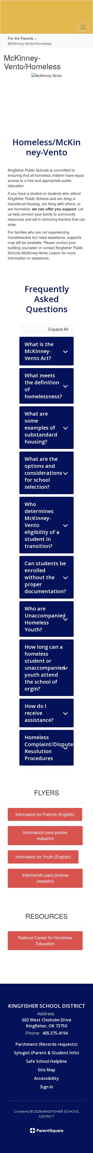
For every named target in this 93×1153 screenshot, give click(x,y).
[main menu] (83, 26)
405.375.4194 (55, 1033)
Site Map (46, 1070)
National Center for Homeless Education (45, 940)
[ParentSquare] (47, 1130)
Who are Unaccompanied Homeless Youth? (45, 619)
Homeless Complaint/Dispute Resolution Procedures (49, 748)
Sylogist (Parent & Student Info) (46, 1053)
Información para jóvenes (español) (45, 878)
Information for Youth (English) (43, 857)
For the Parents (20, 38)
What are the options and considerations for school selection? (43, 472)
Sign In (46, 1087)
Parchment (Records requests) (47, 1044)
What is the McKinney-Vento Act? (39, 351)
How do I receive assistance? (39, 713)
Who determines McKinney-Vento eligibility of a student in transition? (42, 525)
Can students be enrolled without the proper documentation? (45, 577)
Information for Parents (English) (45, 814)
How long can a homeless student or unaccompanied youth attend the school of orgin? (45, 667)
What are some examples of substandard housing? (41, 427)
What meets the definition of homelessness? (43, 386)
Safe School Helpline (46, 1061)
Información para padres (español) (45, 835)
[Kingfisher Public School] (46, 13)
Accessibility (46, 1078)
